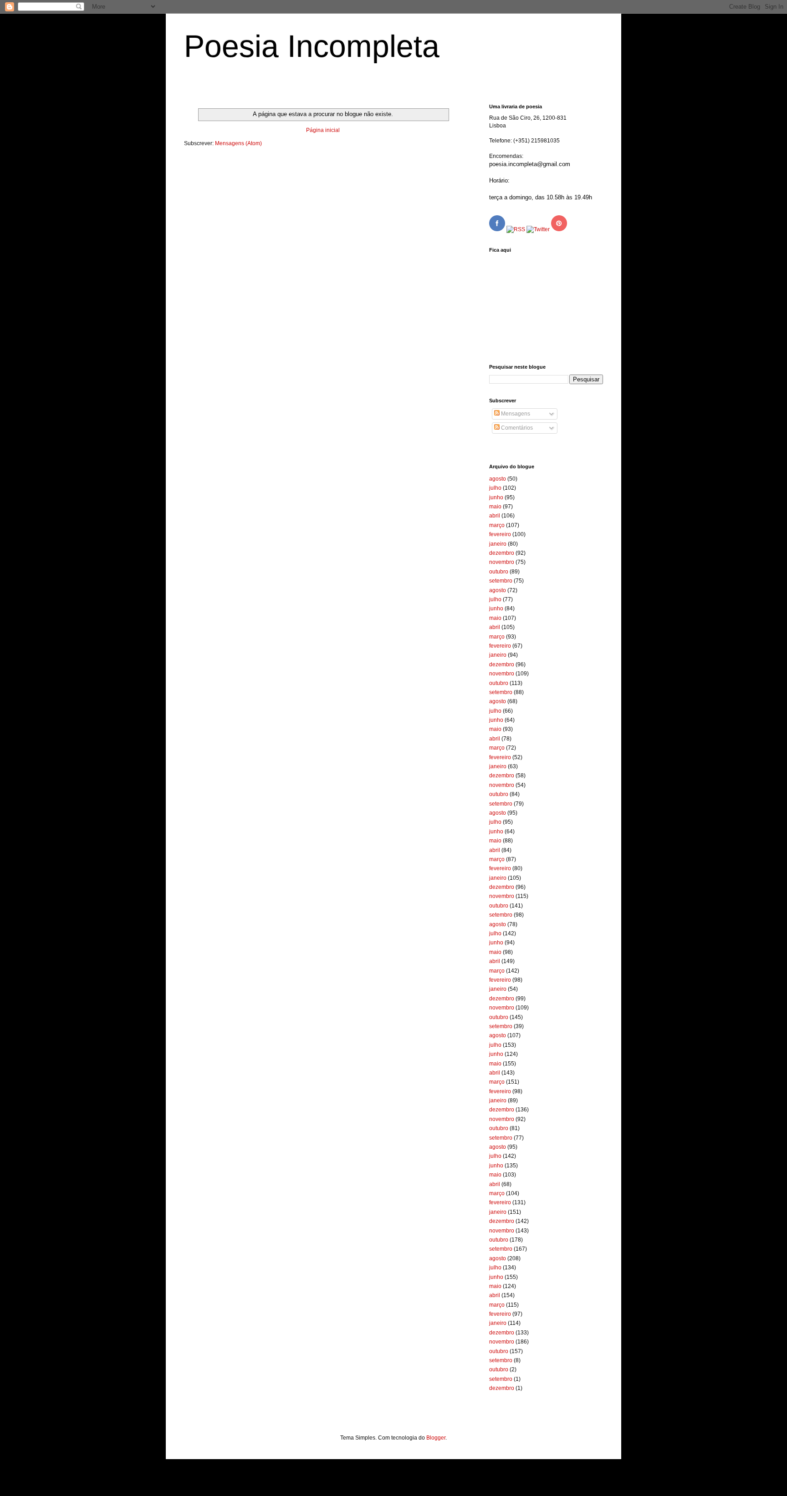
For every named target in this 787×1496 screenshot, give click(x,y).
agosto (497, 479)
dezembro (501, 553)
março (497, 525)
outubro (498, 571)
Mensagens (515, 414)
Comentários (516, 428)
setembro (500, 581)
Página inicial (323, 130)
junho (496, 497)
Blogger (435, 1438)
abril (494, 515)
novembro (501, 562)
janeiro (497, 544)
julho (495, 488)
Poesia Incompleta (311, 46)
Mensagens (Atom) (238, 143)
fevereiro (500, 534)
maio (495, 506)
